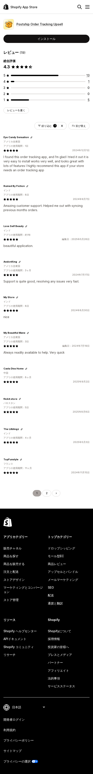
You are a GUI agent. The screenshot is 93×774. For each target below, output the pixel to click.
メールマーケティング (63, 579)
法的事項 (54, 678)
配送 (51, 595)
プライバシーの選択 (17, 761)
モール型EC (56, 556)
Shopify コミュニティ (18, 647)
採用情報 (54, 639)
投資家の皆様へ (58, 647)
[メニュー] (87, 7)
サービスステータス (61, 686)
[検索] (79, 7)
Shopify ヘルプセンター (20, 631)
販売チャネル (12, 548)
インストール (46, 39)
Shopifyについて (59, 631)
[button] (62, 125)
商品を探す (11, 556)
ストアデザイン (14, 579)
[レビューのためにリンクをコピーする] (31, 137)
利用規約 (9, 730)
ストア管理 (11, 600)
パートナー (55, 662)
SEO (51, 587)
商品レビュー (57, 564)
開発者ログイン (14, 719)
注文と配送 (11, 571)
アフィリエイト (58, 670)
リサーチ (9, 654)
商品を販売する (14, 564)
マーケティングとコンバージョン (23, 590)
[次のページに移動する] (56, 493)
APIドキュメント (14, 639)
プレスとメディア (60, 654)
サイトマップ (12, 751)
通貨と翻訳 (55, 603)
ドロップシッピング (61, 548)
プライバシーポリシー (18, 740)
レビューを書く (16, 110)
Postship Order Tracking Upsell (39, 24)
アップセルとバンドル (63, 571)
